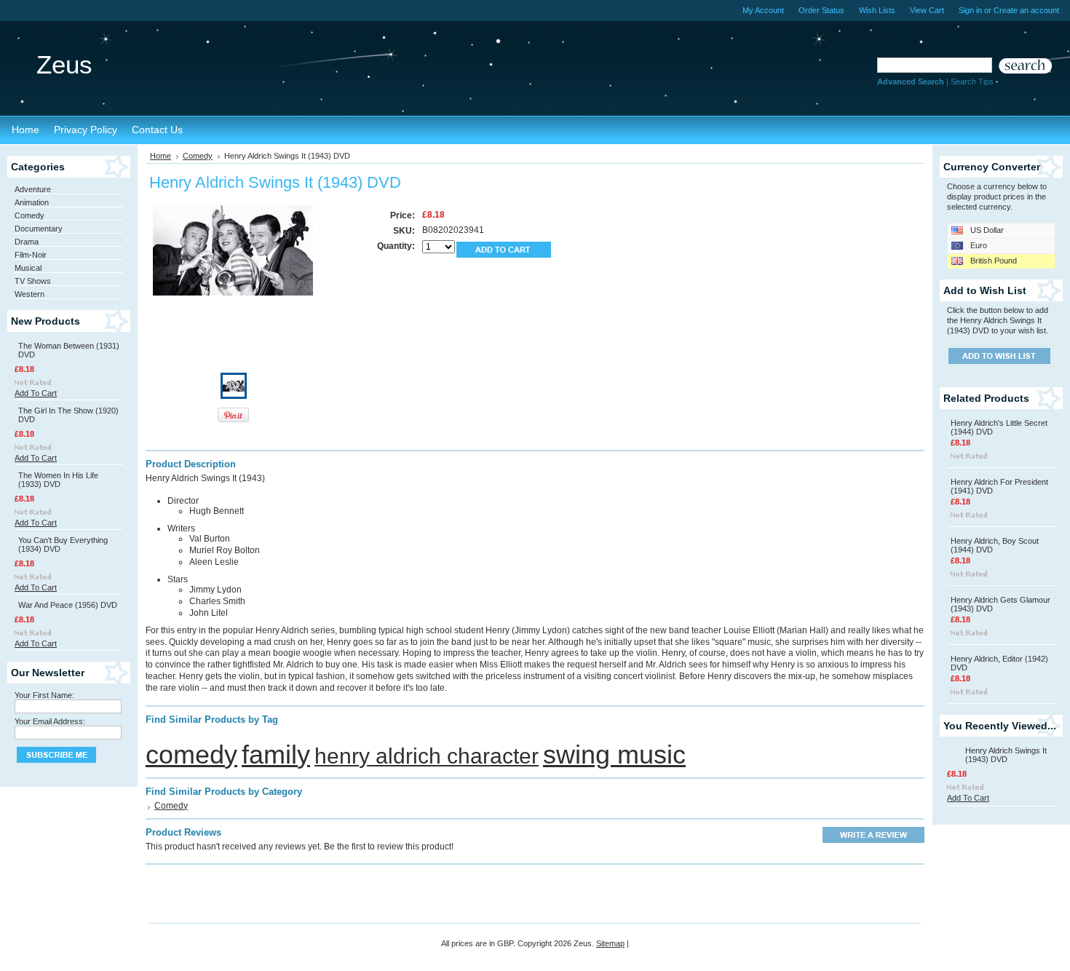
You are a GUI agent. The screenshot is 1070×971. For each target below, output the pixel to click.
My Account (763, 10)
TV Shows (33, 281)
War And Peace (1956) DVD (67, 605)
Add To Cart (36, 393)
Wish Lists (877, 10)
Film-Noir (31, 254)
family (276, 754)
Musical (28, 267)
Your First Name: (44, 695)
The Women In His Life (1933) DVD (58, 479)
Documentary (39, 228)
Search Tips (972, 81)
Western (29, 294)
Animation (32, 202)
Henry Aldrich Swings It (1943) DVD (1006, 755)
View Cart (927, 10)
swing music (614, 754)
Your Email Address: (50, 721)
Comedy (29, 215)
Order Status (821, 10)
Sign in (970, 10)
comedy (191, 754)
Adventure (33, 189)
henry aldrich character (426, 756)
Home (160, 155)
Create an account (1026, 10)
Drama (27, 241)
